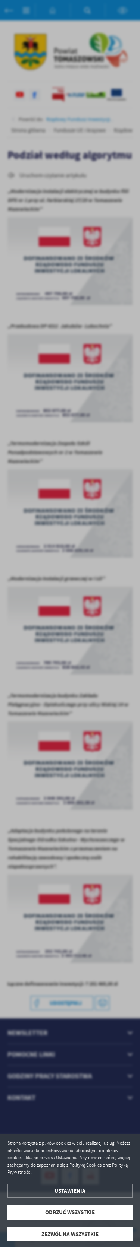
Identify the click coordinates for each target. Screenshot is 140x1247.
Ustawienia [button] (70, 1190)
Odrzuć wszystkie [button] (70, 1212)
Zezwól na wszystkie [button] (70, 1234)
